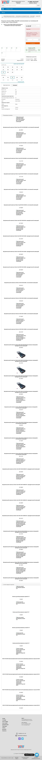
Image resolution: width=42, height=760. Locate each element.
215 (3, 69)
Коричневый (32, 16)
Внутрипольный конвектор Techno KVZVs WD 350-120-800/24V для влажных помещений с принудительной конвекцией (21, 563)
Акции (3, 718)
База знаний (4, 723)
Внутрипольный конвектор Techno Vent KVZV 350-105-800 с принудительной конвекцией (21, 236)
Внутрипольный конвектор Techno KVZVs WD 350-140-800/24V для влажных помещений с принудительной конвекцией (21, 578)
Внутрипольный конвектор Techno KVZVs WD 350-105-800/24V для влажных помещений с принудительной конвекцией (21, 547)
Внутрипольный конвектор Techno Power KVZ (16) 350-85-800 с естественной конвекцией (21, 127)
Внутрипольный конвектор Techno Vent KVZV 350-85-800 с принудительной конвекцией (21, 220)
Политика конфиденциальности (36, 758)
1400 (17, 80)
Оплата (3, 727)
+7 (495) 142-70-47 (33, 1)
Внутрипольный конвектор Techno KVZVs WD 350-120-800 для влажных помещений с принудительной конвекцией (21, 376)
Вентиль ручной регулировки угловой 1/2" (21, 627)
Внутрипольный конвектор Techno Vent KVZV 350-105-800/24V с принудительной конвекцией (21, 484)
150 (3, 67)
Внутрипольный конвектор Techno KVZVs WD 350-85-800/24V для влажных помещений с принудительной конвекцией (21, 532)
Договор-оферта (16, 758)
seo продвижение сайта (23, 753)
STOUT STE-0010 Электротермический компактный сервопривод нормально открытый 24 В (21, 705)
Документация (5, 724)
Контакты (4, 730)
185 (12, 67)
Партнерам (4, 726)
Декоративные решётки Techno (9, 16)
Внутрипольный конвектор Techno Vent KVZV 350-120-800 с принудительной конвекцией (21, 251)
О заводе (4, 720)
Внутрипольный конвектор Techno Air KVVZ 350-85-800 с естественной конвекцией (21, 282)
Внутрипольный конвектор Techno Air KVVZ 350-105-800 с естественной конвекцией (21, 298)
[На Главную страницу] (5, 2)
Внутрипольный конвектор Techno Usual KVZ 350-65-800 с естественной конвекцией (21, 142)
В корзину (33, 43)
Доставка (4, 729)
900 (17, 77)
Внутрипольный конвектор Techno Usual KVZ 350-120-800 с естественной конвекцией (21, 189)
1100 (3, 80)
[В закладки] (37, 26)
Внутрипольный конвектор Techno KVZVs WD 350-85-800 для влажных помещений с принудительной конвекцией (21, 345)
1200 (8, 80)
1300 (12, 80)
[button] (19, 739)
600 (3, 77)
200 (21, 67)
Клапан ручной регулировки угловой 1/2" (21, 643)
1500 (21, 80)
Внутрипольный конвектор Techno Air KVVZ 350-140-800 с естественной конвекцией (21, 329)
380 (7, 72)
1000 (21, 77)
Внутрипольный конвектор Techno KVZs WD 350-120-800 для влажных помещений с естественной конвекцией (21, 438)
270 (17, 69)
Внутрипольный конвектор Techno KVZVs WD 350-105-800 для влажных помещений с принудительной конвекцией (21, 361)
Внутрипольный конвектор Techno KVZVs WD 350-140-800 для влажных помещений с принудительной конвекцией (21, 392)
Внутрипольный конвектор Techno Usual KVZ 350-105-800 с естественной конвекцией (21, 173)
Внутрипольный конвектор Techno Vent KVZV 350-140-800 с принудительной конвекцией (21, 267)
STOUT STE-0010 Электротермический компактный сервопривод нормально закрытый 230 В (21, 658)
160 (7, 67)
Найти (38, 5)
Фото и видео (5, 721)
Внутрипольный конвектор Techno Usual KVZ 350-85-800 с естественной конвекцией (21, 158)
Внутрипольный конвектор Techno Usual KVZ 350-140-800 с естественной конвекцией (21, 204)
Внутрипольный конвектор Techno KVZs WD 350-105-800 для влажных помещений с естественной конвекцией (21, 423)
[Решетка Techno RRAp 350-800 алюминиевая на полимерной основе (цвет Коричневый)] (12, 35)
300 (21, 69)
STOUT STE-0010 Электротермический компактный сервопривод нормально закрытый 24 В (21, 674)
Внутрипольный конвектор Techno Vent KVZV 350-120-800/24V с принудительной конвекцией (21, 500)
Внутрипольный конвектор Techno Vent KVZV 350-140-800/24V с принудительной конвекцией (21, 515)
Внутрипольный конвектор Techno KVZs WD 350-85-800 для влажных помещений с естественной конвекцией (21, 407)
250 (7, 69)
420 (12, 72)
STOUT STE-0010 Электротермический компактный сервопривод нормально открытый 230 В (21, 689)
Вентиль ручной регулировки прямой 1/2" (21, 596)
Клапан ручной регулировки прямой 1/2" (21, 612)
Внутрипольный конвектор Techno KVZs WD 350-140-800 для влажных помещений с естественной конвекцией (21, 454)
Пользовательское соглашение (25, 758)
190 (17, 67)
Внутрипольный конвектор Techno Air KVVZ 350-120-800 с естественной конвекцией (21, 313)
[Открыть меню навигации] (39, 12)
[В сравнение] (39, 26)
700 (7, 77)
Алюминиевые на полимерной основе (22, 16)
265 (12, 69)
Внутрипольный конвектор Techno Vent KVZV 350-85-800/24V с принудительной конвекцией (21, 469)
